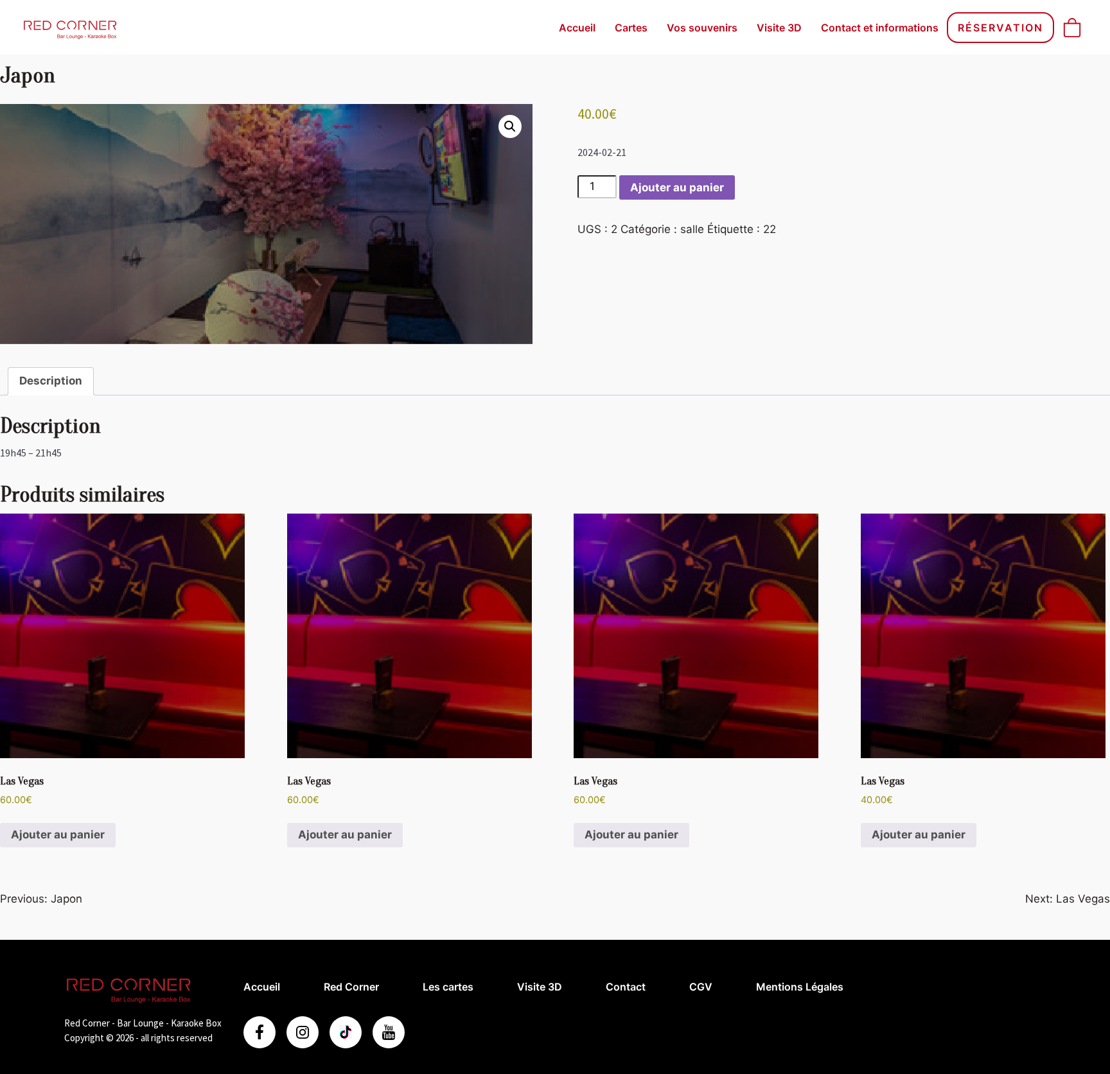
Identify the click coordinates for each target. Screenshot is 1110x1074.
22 (769, 229)
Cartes (631, 27)
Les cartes (448, 986)
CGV (700, 986)
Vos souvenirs (702, 27)
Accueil (577, 27)
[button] (510, 126)
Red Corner (351, 986)
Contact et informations (879, 27)
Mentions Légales (799, 986)
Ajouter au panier (677, 187)
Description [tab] (50, 380)
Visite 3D (779, 27)
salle (692, 229)
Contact (626, 986)
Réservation (1000, 27)
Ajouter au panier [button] (58, 834)
